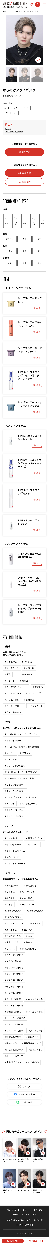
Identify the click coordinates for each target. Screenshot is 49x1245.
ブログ (18, 1225)
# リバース (10, 948)
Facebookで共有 (27, 1094)
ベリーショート (13, 1210)
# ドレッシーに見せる (15, 1018)
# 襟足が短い (30, 699)
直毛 (9, 263)
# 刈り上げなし (12, 699)
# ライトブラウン (13, 797)
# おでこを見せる (28, 948)
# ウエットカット (13, 712)
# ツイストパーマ (13, 838)
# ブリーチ (31, 797)
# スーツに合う (35, 1030)
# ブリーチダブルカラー (16, 765)
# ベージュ (10, 803)
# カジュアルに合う (14, 923)
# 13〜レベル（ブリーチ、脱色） (20, 778)
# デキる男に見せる (14, 980)
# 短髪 (8, 674)
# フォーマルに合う (14, 1030)
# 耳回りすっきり (13, 936)
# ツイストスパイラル (15, 850)
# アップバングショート (16, 687)
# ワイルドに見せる (14, 973)
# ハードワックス (28, 891)
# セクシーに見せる (14, 967)
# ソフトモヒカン (13, 693)
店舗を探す (24, 152)
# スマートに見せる (14, 1005)
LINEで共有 (27, 1102)
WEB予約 (14, 1241)
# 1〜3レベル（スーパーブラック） (21, 734)
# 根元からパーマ (34, 838)
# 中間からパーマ (13, 844)
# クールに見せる (34, 1011)
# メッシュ (10, 753)
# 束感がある (11, 929)
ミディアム (37, 1210)
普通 (24, 239)
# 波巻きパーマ (12, 857)
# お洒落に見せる (13, 1011)
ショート (26, 1210)
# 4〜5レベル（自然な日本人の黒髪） (22, 746)
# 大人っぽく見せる (14, 954)
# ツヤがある (34, 923)
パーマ (16, 1214)
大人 (34, 1214)
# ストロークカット (14, 705)
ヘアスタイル (15, 11)
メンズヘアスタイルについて (18, 1220)
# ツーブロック (12, 668)
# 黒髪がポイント (13, 1062)
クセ (39, 263)
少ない (9, 251)
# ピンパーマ (32, 844)
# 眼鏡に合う (11, 1043)
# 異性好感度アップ (31, 1043)
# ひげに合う (32, 1037)
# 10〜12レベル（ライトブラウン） (21, 772)
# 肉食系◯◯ (32, 1062)
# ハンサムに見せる (14, 992)
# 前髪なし (38, 687)
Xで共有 (27, 1086)
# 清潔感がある (12, 885)
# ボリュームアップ (14, 1055)
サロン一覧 (38, 1220)
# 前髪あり (25, 680)
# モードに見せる (13, 999)
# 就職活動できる (13, 1037)
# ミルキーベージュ (14, 809)
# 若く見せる (30, 885)
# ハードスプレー (26, 904)
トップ (5, 11)
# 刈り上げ (29, 668)
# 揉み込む (10, 898)
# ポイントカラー (13, 740)
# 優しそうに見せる (14, 986)
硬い (39, 239)
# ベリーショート (24, 674)
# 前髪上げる (11, 661)
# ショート (10, 680)
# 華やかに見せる (13, 961)
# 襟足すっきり (12, 942)
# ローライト (11, 759)
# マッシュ (27, 661)
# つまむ (9, 904)
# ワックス (10, 891)
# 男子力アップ (35, 1049)
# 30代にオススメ (13, 917)
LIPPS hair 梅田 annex (14, 131)
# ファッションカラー (15, 791)
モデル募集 (28, 1225)
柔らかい (9, 239)
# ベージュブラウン (29, 803)
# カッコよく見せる (14, 1024)
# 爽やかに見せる (34, 999)
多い (39, 251)
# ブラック (25, 753)
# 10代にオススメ (13, 910)
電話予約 (26, 181)
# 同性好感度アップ (14, 1049)
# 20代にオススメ (35, 910)
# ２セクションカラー (15, 784)
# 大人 (29, 936)
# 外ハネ (28, 942)
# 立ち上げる (26, 898)
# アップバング (33, 693)
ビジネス (25, 1214)
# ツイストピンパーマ (15, 863)
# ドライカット (35, 705)
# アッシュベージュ (14, 816)
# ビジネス (27, 929)
